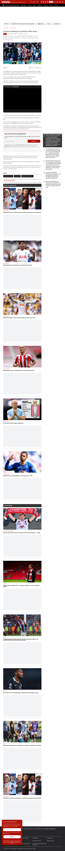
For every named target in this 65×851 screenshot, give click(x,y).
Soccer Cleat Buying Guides (12, 5)
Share (6, 67)
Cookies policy (50, 838)
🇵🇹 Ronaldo (40, 23)
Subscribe (51, 1)
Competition (5, 28)
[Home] (3, 5)
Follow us (32, 67)
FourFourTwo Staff (12, 33)
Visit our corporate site (50, 828)
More (55, 5)
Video (34, 5)
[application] (22, 99)
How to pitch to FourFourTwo (24, 843)
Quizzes (46, 5)
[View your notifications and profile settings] (60, 2)
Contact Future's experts (23, 838)
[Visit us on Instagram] (43, 2)
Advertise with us (50, 840)
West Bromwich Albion (27, 176)
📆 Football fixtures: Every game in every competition (23, 23)
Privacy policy (35, 838)
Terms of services (19, 144)
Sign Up (12, 836)
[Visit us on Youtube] (41, 2)
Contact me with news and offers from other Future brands (12, 833)
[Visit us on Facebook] (37, 2)
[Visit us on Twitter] (39, 2)
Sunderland (17, 176)
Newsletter (23, 5)
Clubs (51, 5)
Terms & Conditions (11, 842)
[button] (62, 2)
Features (40, 5)
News (29, 5)
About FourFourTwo (36, 840)
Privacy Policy (16, 841)
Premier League (13, 28)
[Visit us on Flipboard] (45, 2)
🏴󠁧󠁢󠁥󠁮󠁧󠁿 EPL (48, 23)
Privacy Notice (7, 145)
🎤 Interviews (56, 23)
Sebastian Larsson (8, 176)
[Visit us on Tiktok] (47, 2)
